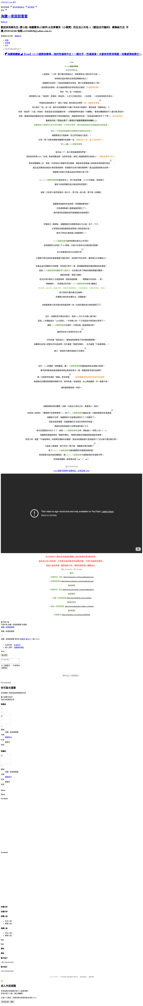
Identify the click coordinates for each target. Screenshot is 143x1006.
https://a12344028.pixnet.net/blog (79, 598)
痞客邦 (22, 639)
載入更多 (4, 655)
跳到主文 (4, 22)
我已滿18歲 (5, 1002)
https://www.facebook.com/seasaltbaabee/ (78, 590)
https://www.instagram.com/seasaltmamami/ (77, 581)
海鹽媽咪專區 (19, 647)
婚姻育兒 (18, 36)
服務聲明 (91, 977)
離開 (12, 1002)
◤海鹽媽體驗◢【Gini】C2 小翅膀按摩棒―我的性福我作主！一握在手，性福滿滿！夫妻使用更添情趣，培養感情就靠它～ (73, 54)
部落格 (7, 43)
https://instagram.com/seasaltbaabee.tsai (78, 577)
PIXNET (55, 977)
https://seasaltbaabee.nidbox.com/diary (79, 606)
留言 (27, 639)
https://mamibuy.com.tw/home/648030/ (76, 615)
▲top (3, 651)
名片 (6, 45)
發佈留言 (4, 668)
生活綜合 (17, 645)
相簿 (6, 40)
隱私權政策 (83, 977)
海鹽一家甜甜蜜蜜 (14, 16)
